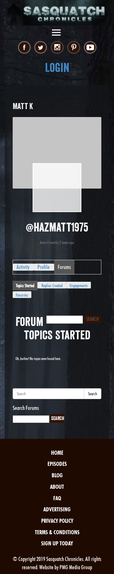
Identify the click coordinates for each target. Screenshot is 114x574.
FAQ (57, 498)
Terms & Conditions (57, 532)
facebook (24, 48)
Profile (43, 267)
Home (57, 452)
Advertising (57, 509)
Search (92, 393)
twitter (41, 48)
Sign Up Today (57, 543)
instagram (57, 48)
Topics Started (25, 285)
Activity (22, 267)
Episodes (57, 463)
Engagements (79, 285)
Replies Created (51, 285)
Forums (64, 267)
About (57, 486)
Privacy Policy (57, 520)
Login (57, 67)
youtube (90, 48)
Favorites (22, 295)
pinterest (73, 48)
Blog (57, 475)
